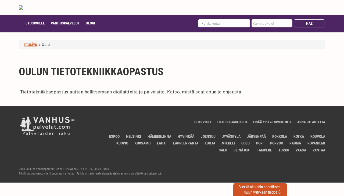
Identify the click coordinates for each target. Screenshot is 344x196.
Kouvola (317, 136)
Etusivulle (35, 23)
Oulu (245, 143)
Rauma (295, 143)
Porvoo (276, 143)
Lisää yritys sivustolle (272, 122)
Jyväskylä (231, 136)
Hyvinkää (186, 136)
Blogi (90, 23)
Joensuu (208, 136)
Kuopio (122, 143)
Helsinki (133, 136)
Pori (260, 143)
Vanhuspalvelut (65, 23)
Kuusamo (142, 143)
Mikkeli (228, 143)
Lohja (210, 143)
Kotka (298, 136)
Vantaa (319, 150)
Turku (283, 150)
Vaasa (301, 150)
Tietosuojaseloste (232, 122)
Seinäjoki (242, 150)
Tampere (264, 150)
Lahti (162, 143)
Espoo (114, 136)
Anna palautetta (311, 122)
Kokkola (279, 136)
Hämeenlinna (159, 136)
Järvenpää (256, 136)
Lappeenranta (185, 143)
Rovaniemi (316, 143)
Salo (223, 150)
